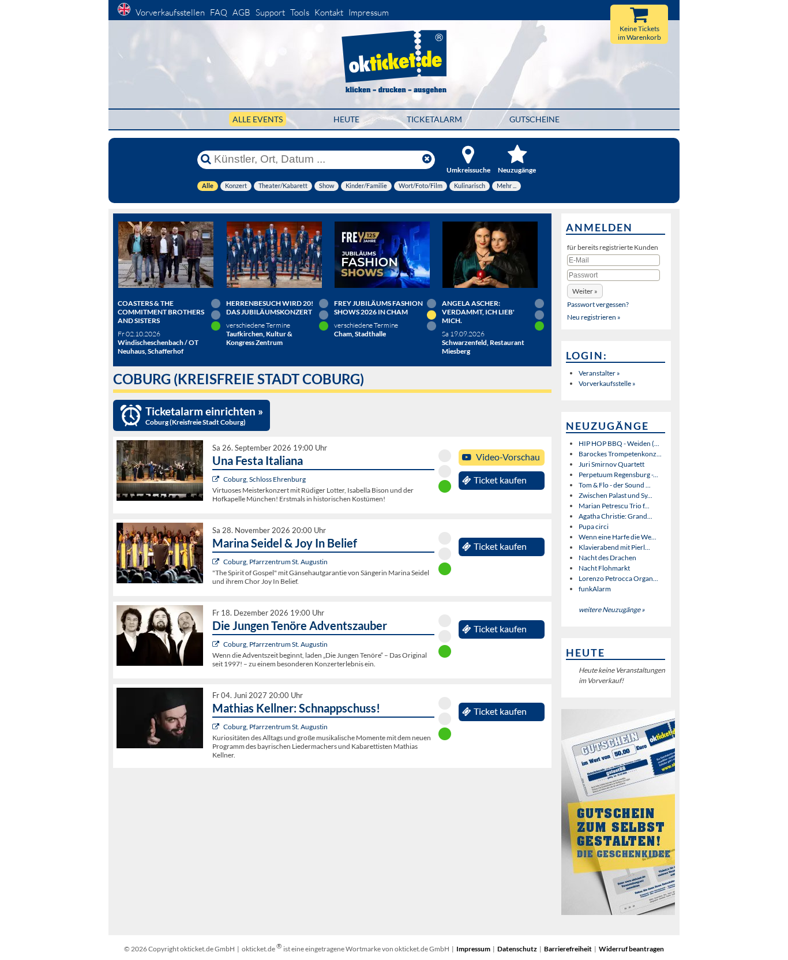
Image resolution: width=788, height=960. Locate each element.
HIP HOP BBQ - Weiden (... (619, 443)
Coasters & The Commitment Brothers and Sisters (161, 312)
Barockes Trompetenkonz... (620, 453)
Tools (299, 12)
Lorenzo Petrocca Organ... (618, 578)
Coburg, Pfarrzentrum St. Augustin (275, 561)
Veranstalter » (599, 373)
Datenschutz (517, 948)
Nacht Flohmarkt (604, 568)
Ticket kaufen (500, 480)
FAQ (218, 12)
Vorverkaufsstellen (170, 12)
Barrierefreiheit (568, 948)
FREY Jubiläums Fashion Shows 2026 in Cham (378, 307)
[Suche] (206, 159)
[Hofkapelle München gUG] (217, 479)
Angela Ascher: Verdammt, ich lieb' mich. (478, 312)
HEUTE (346, 119)
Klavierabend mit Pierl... (614, 547)
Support (270, 12)
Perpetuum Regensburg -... (618, 474)
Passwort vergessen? (598, 304)
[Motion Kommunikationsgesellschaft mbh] (217, 561)
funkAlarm (595, 588)
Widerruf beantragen (631, 948)
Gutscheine (534, 119)
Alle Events (257, 119)
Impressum (368, 12)
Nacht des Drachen (607, 557)
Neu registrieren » (594, 317)
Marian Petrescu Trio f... (614, 505)
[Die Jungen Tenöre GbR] (217, 644)
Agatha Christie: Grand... (615, 516)
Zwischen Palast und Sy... (615, 495)
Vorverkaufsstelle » (607, 383)
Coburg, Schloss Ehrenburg (264, 479)
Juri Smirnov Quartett (611, 464)
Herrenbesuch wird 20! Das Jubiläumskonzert (269, 307)
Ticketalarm (434, 119)
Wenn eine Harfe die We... (617, 536)
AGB (241, 12)
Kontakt (328, 12)
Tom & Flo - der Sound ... (615, 485)
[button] (585, 291)
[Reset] (426, 159)
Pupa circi (594, 526)
